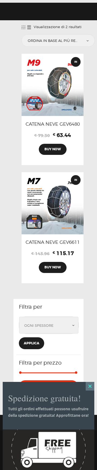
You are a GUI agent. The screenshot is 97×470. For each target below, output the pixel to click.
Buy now (52, 149)
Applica (31, 343)
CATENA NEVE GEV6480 (53, 124)
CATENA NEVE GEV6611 (53, 242)
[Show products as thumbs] (23, 27)
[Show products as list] (29, 27)
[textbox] (50, 326)
